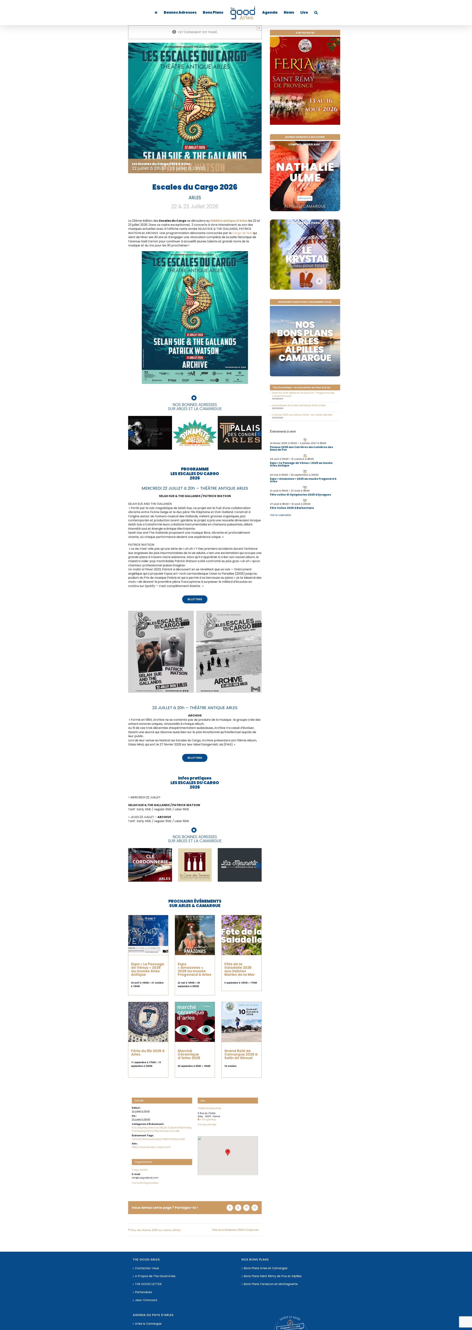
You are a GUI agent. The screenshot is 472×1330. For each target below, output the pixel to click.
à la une (136, 1127)
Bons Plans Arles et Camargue (265, 1268)
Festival (145, 1139)
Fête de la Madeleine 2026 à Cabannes (235, 1230)
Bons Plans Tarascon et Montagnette (271, 1284)
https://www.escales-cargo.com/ (151, 1147)
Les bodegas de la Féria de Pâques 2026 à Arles (299, 405)
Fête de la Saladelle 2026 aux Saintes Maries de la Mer (239, 969)
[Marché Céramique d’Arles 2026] (195, 1022)
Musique (155, 1139)
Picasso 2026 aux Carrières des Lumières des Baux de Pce (301, 448)
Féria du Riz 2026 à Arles (148, 1052)
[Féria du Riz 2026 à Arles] (148, 1022)
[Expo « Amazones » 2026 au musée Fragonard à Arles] (195, 935)
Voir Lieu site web (207, 1124)
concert (136, 1139)
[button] (304, 12)
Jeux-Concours (146, 1300)
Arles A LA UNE (155, 1127)
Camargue (138, 1130)
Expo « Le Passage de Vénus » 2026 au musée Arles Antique (147, 969)
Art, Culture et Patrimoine (177, 1127)
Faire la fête (151, 1130)
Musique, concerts (169, 1130)
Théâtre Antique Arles (173, 1139)
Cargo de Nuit (242, 233)
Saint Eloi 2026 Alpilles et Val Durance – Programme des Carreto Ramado (303, 394)
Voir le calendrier (280, 515)
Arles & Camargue (148, 1324)
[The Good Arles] (163, 12)
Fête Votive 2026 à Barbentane (292, 508)
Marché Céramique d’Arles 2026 (189, 1054)
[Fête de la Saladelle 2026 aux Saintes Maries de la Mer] (241, 935)
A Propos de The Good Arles (155, 1276)
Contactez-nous (147, 1268)
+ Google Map (208, 1119)
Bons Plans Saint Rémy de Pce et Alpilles (273, 1276)
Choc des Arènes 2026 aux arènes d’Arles (155, 1230)
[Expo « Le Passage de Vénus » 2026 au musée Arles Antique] (148, 935)
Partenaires (143, 1292)
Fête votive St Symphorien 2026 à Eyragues (300, 494)
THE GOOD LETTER (148, 1284)
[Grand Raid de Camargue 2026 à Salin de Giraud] (241, 1022)
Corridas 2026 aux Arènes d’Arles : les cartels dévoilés (302, 414)
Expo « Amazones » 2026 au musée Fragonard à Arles (194, 969)
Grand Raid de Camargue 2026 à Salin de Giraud (241, 1054)
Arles (144, 1127)
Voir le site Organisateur (145, 1182)
